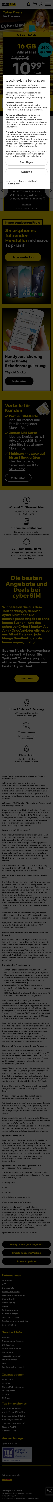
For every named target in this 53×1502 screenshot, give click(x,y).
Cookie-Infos (14, 184)
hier (42, 154)
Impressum (11, 181)
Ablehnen (26, 171)
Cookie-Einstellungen (25, 80)
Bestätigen (26, 162)
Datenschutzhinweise (29, 181)
